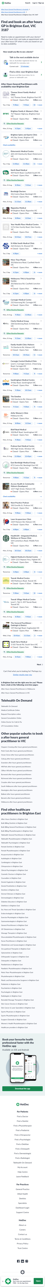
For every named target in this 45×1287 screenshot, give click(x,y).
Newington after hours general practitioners (16, 790)
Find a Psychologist (22, 1140)
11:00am (16, 164)
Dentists (22, 1199)
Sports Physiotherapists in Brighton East (15, 1016)
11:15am (18, 202)
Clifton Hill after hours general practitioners (16, 770)
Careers (22, 1230)
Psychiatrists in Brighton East (11, 988)
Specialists (22, 1203)
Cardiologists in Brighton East (11, 862)
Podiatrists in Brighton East (10, 984)
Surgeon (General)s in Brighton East (13, 1020)
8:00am (18, 218)
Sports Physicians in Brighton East (13, 1012)
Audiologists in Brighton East (11, 858)
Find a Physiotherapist (23, 1126)
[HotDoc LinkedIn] (22, 1261)
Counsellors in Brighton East (11, 878)
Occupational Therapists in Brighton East (15, 949)
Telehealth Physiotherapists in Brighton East (16, 839)
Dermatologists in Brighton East (12, 898)
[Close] (2, 1281)
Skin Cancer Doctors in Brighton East (14, 1004)
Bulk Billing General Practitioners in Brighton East (18, 827)
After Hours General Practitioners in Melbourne (18, 689)
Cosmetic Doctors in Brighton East (13, 874)
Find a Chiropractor (22, 1135)
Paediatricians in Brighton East (12, 965)
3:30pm (26, 572)
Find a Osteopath (22, 1149)
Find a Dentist (22, 1121)
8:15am (28, 218)
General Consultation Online (11, 718)
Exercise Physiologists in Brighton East (14, 917)
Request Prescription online (11, 714)
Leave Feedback (22, 1177)
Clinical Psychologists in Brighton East (14, 870)
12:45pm (28, 456)
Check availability (9, 145)
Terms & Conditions (22, 1239)
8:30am (18, 185)
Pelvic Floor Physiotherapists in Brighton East (17, 972)
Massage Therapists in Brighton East (14, 933)
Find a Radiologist (22, 1158)
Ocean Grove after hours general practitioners (17, 755)
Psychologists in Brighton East (11, 992)
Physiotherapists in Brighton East (12, 976)
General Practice (22, 1189)
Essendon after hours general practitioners (16, 763)
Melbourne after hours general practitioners (16, 802)
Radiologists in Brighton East (11, 996)
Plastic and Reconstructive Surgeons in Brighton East (20, 980)
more (39, 105)
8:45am (18, 657)
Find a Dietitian (22, 1144)
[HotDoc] (6, 3)
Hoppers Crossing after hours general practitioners (19, 747)
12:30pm (18, 456)
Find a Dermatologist (22, 1153)
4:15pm (18, 128)
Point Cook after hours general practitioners (16, 751)
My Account (22, 1167)
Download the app (22, 1089)
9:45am (26, 105)
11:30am (28, 202)
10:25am (28, 551)
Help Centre (22, 1172)
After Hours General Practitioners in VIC (13, 12)
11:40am (26, 164)
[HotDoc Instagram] (27, 1261)
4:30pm (16, 253)
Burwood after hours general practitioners (16, 774)
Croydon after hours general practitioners (16, 782)
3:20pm (16, 572)
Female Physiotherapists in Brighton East (15, 851)
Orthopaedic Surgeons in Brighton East (15, 957)
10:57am (28, 237)
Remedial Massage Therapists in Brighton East (17, 1000)
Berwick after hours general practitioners (15, 798)
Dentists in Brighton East (10, 890)
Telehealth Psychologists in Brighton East (15, 843)
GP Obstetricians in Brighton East (13, 929)
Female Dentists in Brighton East (12, 847)
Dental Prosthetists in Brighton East (14, 886)
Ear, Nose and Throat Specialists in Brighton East (18, 910)
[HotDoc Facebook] (18, 1261)
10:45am (18, 237)
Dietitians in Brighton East (10, 906)
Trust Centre (23, 1248)
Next (39, 665)
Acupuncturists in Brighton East (12, 854)
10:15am (16, 355)
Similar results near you (22, 675)
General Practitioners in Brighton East (14, 925)
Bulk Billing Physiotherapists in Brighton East (17, 831)
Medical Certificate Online (10, 710)
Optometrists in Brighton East (11, 953)
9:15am (18, 338)
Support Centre (22, 1212)
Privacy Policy (22, 1244)
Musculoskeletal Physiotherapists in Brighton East (18, 937)
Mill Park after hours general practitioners (16, 767)
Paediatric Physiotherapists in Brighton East (16, 968)
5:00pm (26, 529)
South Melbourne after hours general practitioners (19, 786)
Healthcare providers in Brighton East (14, 1027)
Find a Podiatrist (22, 1130)
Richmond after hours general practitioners (16, 778)
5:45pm (28, 128)
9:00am (16, 374)
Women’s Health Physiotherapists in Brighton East (19, 1023)
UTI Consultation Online (9, 726)
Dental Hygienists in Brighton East (13, 882)
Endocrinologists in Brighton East (13, 913)
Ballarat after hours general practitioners (15, 794)
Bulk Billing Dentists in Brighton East (14, 823)
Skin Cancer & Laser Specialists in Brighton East (18, 1008)
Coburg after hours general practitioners (15, 759)
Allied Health (22, 1194)
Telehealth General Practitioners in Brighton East (18, 835)
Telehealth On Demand (9, 706)
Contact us (22, 1234)
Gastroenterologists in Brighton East (14, 921)
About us (22, 1225)
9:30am (16, 105)
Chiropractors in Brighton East (12, 866)
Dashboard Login (22, 1208)
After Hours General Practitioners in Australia (14, 9)
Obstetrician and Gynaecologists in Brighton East (18, 945)
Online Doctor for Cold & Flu (11, 722)
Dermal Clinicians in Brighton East (13, 894)
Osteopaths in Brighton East (11, 961)
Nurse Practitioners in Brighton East (14, 941)
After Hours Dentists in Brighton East (14, 819)
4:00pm (16, 529)
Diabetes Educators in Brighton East (14, 902)
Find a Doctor (22, 1116)
